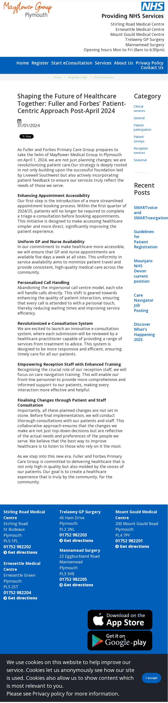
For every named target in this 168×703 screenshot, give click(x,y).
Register (40, 63)
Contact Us (152, 67)
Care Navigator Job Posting (143, 302)
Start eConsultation (71, 63)
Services (103, 63)
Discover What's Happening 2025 (144, 332)
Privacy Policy (149, 63)
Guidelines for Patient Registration (146, 239)
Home (22, 63)
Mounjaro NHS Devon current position (143, 271)
